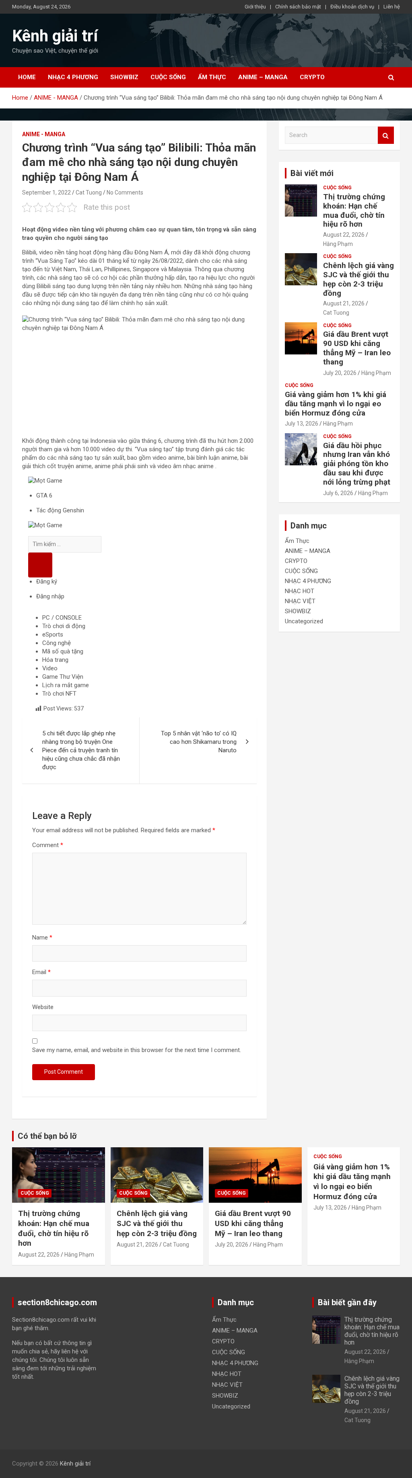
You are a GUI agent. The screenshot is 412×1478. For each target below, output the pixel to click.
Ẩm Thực (212, 77)
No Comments (125, 192)
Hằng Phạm (338, 244)
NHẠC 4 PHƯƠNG (73, 77)
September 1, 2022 (46, 192)
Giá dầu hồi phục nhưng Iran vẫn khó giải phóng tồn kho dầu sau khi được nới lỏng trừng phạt (356, 464)
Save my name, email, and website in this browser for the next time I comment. (136, 1050)
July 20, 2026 (339, 373)
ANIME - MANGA (43, 134)
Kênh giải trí (55, 36)
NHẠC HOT (299, 591)
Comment (47, 845)
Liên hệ (391, 7)
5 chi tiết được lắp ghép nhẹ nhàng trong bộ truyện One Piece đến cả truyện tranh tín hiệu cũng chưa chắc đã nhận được (81, 750)
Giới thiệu (255, 7)
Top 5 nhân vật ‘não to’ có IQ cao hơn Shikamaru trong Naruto (199, 742)
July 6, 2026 (338, 493)
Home (27, 77)
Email (41, 972)
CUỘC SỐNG (168, 77)
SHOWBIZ (124, 77)
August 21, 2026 (344, 303)
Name (42, 937)
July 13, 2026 (301, 423)
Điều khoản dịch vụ (352, 7)
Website (43, 1007)
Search (386, 135)
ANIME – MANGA (263, 77)
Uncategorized (304, 621)
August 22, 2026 (344, 234)
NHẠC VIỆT (300, 601)
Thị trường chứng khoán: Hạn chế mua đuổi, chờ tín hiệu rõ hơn (354, 210)
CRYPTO (312, 77)
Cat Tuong (89, 192)
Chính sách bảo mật (298, 7)
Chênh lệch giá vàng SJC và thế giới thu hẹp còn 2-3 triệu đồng (358, 279)
